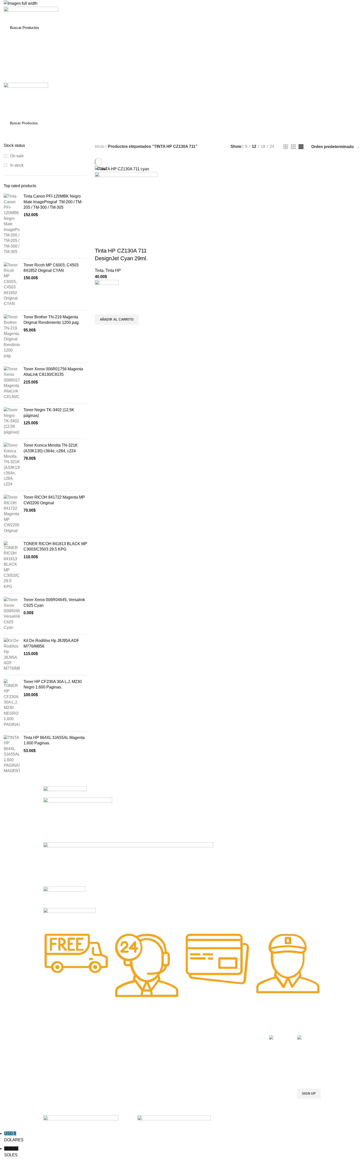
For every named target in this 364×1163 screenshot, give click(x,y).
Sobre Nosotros (229, 1029)
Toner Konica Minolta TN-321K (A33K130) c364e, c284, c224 (51, 448)
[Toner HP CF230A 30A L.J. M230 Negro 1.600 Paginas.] (12, 703)
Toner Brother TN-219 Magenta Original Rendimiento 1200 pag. (51, 320)
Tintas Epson (110, 1045)
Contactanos (223, 1062)
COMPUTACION (169, 1029)
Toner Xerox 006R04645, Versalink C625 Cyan (54, 602)
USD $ (14, 1136)
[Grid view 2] (285, 146)
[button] (117, 319)
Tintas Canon (110, 1062)
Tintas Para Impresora (122, 1029)
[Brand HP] (77, 819)
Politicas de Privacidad (230, 1037)
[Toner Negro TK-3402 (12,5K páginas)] (12, 421)
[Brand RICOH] (65, 791)
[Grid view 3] (293, 146)
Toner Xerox (52, 1062)
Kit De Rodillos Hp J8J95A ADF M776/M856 (51, 643)
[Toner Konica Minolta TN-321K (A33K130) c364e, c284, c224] (12, 465)
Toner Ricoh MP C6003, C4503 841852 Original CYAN (51, 268)
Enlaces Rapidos (59, 1029)
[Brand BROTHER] (69, 917)
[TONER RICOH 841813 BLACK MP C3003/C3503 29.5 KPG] (12, 565)
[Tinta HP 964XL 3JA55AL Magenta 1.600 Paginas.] (12, 754)
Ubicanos (220, 1071)
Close (102, 169)
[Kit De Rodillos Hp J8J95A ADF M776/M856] (12, 654)
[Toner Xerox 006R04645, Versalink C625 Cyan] (12, 613)
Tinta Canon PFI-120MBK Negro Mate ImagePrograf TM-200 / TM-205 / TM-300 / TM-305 (53, 201)
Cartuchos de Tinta (171, 1054)
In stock (16, 165)
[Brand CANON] (64, 897)
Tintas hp (107, 1037)
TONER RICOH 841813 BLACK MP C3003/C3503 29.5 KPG (55, 546)
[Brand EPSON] (128, 864)
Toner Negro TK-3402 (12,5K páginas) (49, 412)
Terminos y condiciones (231, 1054)
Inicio (99, 146)
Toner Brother (54, 1045)
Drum (160, 1071)
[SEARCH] (351, 27)
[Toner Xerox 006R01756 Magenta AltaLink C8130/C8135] (12, 383)
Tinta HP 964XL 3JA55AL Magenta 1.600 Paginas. (54, 740)
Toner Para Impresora (60, 1037)
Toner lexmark (54, 1071)
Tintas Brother (111, 1054)
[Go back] (140, 135)
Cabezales (164, 1079)
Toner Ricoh (52, 1079)
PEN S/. (11, 1151)
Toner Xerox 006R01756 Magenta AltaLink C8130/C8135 (53, 372)
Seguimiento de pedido (231, 1079)
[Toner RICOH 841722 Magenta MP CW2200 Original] (12, 514)
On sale (16, 156)
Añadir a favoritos (101, 308)
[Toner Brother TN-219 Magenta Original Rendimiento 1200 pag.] (12, 336)
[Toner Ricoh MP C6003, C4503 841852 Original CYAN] (12, 284)
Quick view (101, 331)
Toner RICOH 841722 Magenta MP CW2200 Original (54, 500)
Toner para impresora (173, 1045)
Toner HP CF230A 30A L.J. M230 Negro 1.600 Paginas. (53, 684)
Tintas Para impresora (173, 1062)
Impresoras (165, 1037)
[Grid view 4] (301, 146)
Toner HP (50, 1054)
